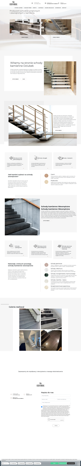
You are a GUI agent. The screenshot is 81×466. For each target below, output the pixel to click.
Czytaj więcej (15, 79)
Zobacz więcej (24, 37)
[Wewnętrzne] (56, 27)
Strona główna (19, 7)
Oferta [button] (35, 7)
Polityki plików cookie (70, 459)
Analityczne (14, 463)
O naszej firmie (27, 7)
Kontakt (64, 7)
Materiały (41, 7)
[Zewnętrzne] (25, 27)
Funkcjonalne (30, 463)
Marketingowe (22, 463)
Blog (24, 79)
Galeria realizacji (49, 7)
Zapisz (54, 463)
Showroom (58, 7)
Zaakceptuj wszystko (62, 463)
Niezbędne (6, 463)
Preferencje (38, 463)
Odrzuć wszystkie (71, 463)
